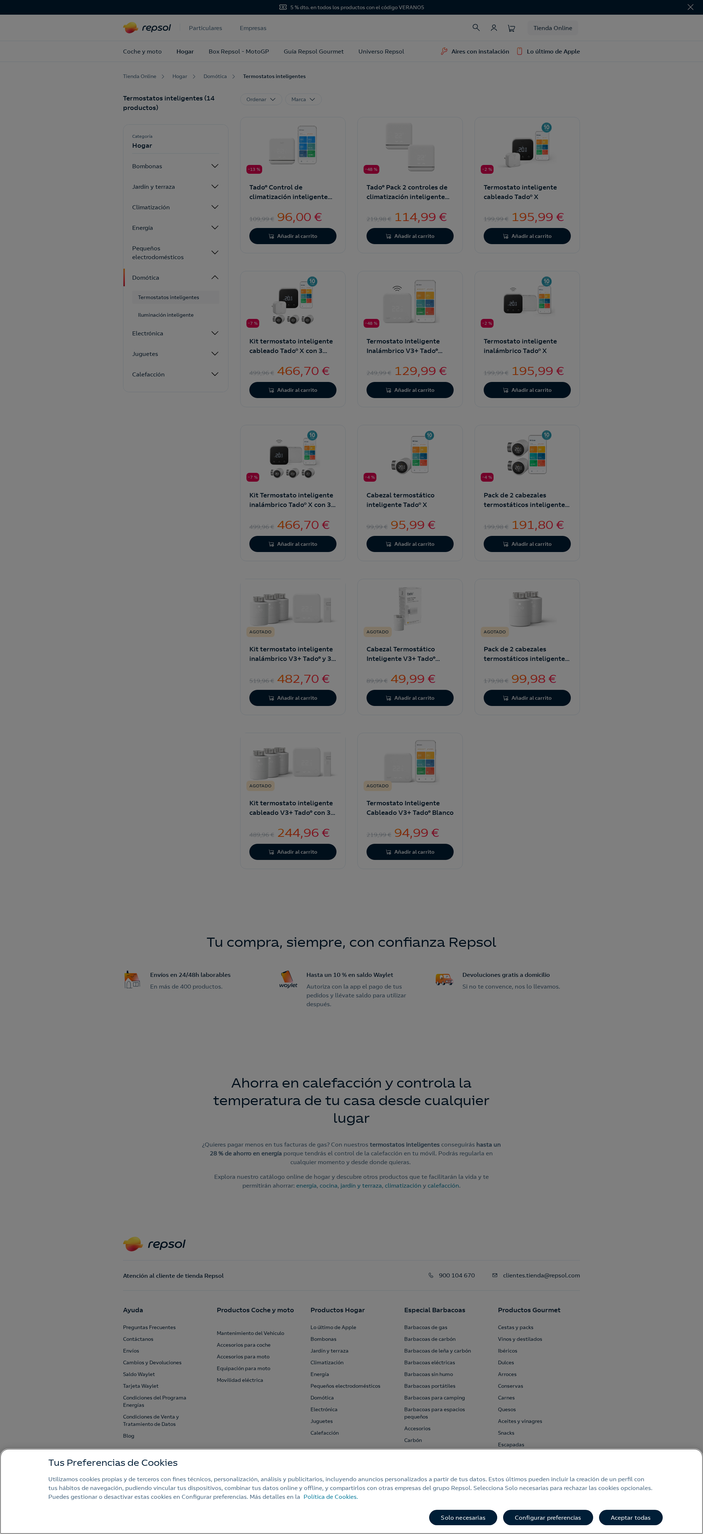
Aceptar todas (631, 1517)
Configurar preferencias (548, 1517)
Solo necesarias (463, 1517)
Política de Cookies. (331, 1496)
